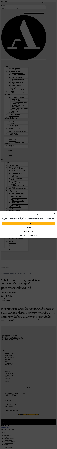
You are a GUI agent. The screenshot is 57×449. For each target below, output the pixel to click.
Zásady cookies (23, 235)
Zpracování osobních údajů (32, 235)
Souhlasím (28, 223)
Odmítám (28, 227)
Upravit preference (28, 231)
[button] (54, 214)
